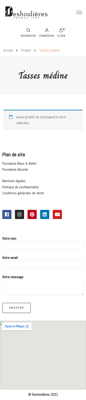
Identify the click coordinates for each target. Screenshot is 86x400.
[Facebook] (6, 214)
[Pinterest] (32, 214)
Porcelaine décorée (15, 169)
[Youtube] (57, 214)
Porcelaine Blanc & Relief (19, 163)
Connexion (46, 35)
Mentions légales (14, 180)
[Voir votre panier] (61, 31)
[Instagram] (19, 214)
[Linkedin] (44, 214)
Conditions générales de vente (23, 193)
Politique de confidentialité (20, 187)
